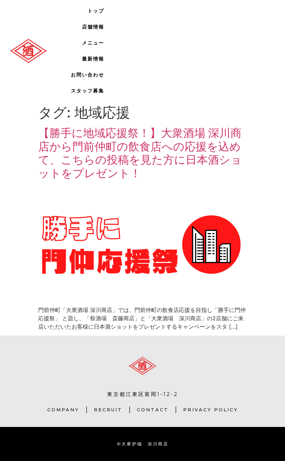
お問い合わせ (87, 75)
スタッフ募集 (87, 91)
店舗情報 (93, 27)
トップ (96, 11)
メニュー (93, 43)
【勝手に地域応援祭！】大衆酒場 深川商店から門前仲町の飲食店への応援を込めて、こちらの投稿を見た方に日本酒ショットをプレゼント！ (140, 153)
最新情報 (93, 59)
